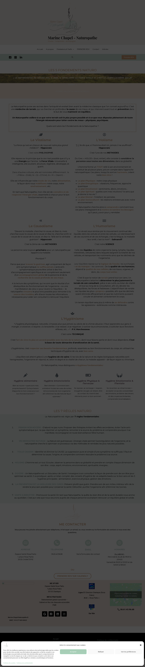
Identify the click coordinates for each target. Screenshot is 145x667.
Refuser (101, 652)
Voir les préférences (128, 652)
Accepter (73, 652)
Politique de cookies (9, 663)
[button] (141, 645)
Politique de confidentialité (25, 663)
